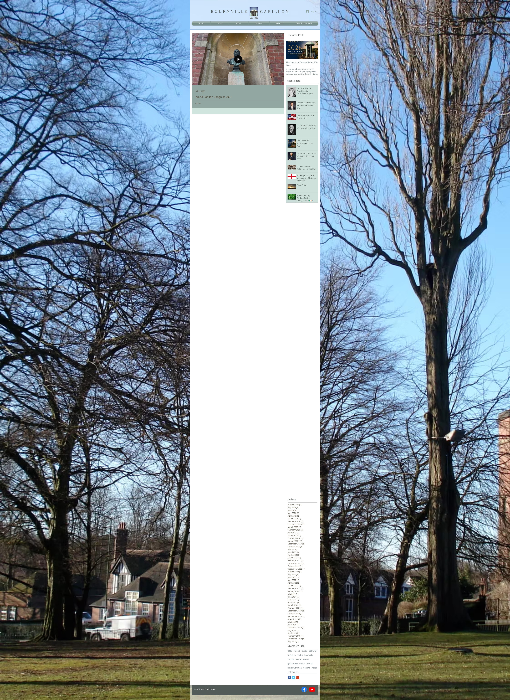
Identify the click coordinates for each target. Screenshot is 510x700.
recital (302, 663)
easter (298, 659)
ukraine (306, 668)
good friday (293, 663)
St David (312, 651)
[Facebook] (304, 689)
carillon (291, 659)
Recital (304, 651)
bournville (308, 655)
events (306, 659)
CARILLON (275, 11)
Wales (300, 655)
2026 (290, 651)
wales (314, 668)
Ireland (297, 651)
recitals (310, 663)
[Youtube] (312, 689)
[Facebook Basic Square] (289, 677)
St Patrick (292, 655)
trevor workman (295, 668)
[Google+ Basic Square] (297, 677)
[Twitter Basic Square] (293, 677)
